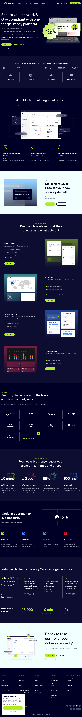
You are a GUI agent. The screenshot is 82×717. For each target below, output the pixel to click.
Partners (43, 3)
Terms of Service (23, 687)
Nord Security (70, 678)
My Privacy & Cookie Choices (25, 692)
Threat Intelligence (5, 685)
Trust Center (21, 680)
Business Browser (5, 690)
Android (36, 690)
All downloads (38, 692)
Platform (19, 3)
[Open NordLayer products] (2, 3)
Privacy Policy (22, 685)
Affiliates (53, 687)
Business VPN (4, 678)
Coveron (69, 687)
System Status (54, 697)
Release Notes (54, 695)
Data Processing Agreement (25, 690)
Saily (68, 690)
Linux (36, 683)
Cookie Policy (14, 704)
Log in (58, 3)
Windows (37, 678)
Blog (52, 678)
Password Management (6, 687)
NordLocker (69, 685)
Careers (21, 683)
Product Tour (54, 685)
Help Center (53, 683)
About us (21, 678)
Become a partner (55, 690)
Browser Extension (39, 685)
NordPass (69, 683)
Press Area (53, 692)
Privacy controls (13, 711)
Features (25, 3)
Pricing (30, 3)
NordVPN (69, 680)
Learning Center (54, 680)
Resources (36, 3)
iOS (36, 687)
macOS (36, 680)
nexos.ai (68, 692)
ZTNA (2, 680)
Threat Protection (5, 683)
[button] (12, 597)
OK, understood (13, 708)
